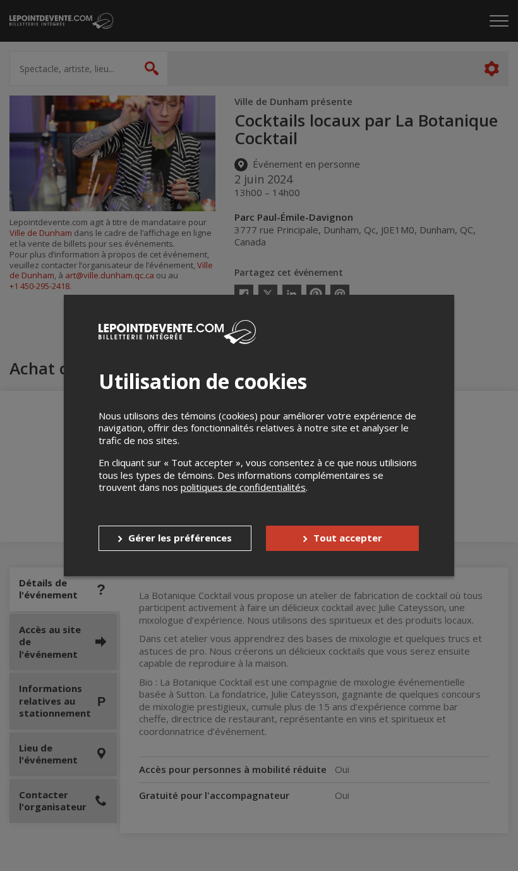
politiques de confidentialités (243, 487)
